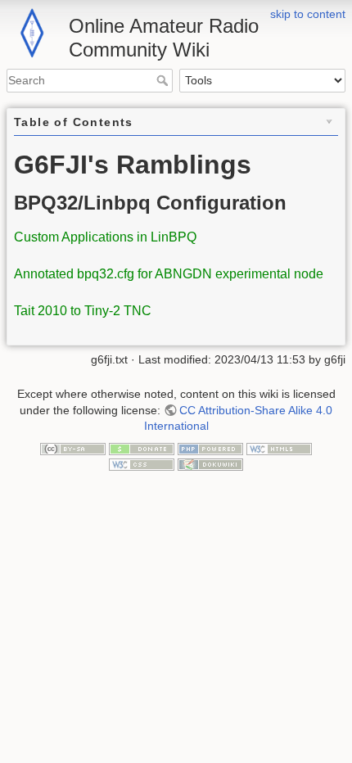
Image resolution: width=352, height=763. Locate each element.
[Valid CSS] (141, 464)
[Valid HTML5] (279, 447)
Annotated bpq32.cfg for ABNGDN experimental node (168, 274)
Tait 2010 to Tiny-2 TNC (82, 311)
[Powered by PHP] (210, 447)
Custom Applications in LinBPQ (105, 237)
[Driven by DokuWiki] (210, 464)
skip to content (307, 13)
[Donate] (141, 447)
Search (164, 80)
